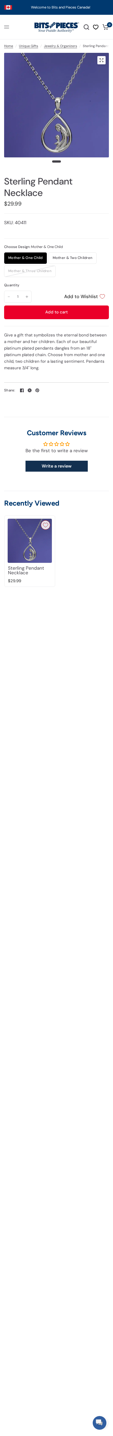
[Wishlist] (95, 27)
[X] (29, 390)
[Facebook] (22, 390)
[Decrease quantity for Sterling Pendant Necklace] (8, 296)
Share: (9, 390)
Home (8, 46)
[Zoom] (101, 60)
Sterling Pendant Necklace (26, 570)
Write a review (57, 466)
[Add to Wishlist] (45, 525)
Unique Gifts (28, 46)
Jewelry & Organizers (60, 46)
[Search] (86, 27)
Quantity (11, 285)
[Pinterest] (37, 390)
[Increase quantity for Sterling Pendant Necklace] (26, 296)
